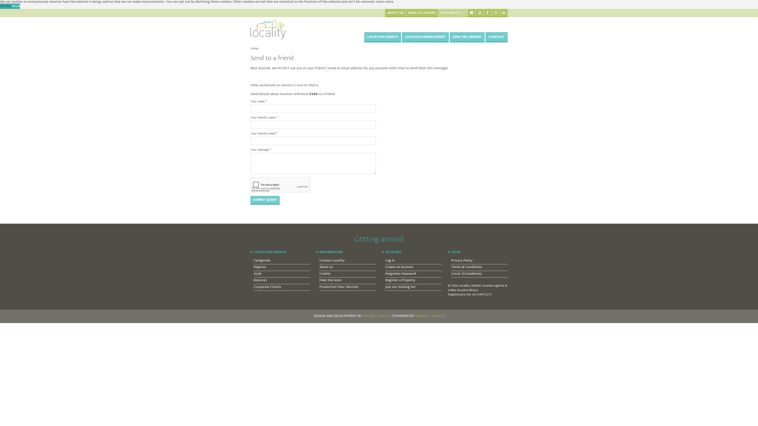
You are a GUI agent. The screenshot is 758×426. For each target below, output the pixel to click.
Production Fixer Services (338, 287)
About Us (395, 13)
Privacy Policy (462, 261)
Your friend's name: (263, 118)
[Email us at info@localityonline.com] (471, 13)
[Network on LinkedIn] (504, 13)
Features (260, 280)
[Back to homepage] (268, 30)
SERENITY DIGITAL (377, 316)
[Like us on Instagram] (496, 13)
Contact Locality (332, 261)
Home (254, 48)
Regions (260, 267)
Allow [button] (15, 6)
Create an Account (399, 267)
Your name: (257, 102)
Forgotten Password (400, 274)
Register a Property (400, 280)
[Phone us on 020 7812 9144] (480, 13)
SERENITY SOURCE (429, 316)
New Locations (422, 13)
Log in (390, 261)
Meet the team (330, 280)
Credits (325, 274)
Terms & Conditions (466, 267)
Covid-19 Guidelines (466, 274)
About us (326, 267)
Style (258, 274)
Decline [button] (5, 6)
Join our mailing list (400, 287)
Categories (262, 261)
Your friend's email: (263, 134)
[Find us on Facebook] (488, 13)
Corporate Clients (267, 287)
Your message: (260, 150)
